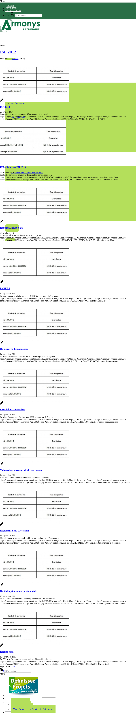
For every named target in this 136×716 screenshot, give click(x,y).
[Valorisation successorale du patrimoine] (34, 465)
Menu (2, 1)
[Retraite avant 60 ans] (34, 223)
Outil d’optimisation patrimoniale (18, 591)
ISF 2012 (8, 52)
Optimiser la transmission (14, 348)
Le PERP (5, 288)
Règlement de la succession (14, 530)
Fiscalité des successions (12, 409)
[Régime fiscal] (34, 646)
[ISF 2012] (34, 102)
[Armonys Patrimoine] (20, 32)
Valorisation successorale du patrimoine (21, 470)
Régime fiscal (7, 651)
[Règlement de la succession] (34, 525)
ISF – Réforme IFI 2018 (13, 167)
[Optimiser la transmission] (34, 344)
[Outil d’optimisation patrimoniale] (34, 586)
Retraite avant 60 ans (11, 227)
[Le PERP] (34, 283)
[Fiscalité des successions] (34, 404)
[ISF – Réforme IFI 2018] (33, 162)
